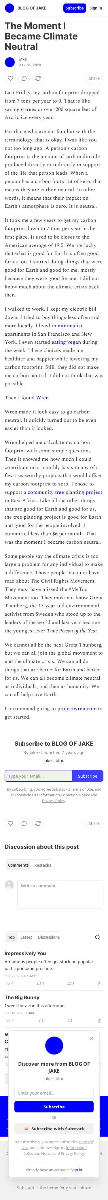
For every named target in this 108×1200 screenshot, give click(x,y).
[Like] (10, 78)
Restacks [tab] (42, 865)
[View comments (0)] (24, 78)
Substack (25, 1187)
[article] (54, 968)
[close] (91, 1038)
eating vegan (67, 342)
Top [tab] (11, 937)
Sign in (96, 8)
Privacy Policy (72, 1153)
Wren (42, 398)
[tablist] (29, 865)
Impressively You (25, 953)
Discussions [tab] (49, 937)
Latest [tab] (26, 937)
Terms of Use (82, 789)
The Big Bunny (22, 997)
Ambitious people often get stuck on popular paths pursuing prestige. (49, 965)
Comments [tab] (18, 865)
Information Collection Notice (64, 795)
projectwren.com (76, 709)
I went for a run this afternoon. (35, 1005)
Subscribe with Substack (58, 1128)
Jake (22, 59)
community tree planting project (65, 492)
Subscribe (75, 8)
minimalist (70, 326)
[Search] (97, 937)
